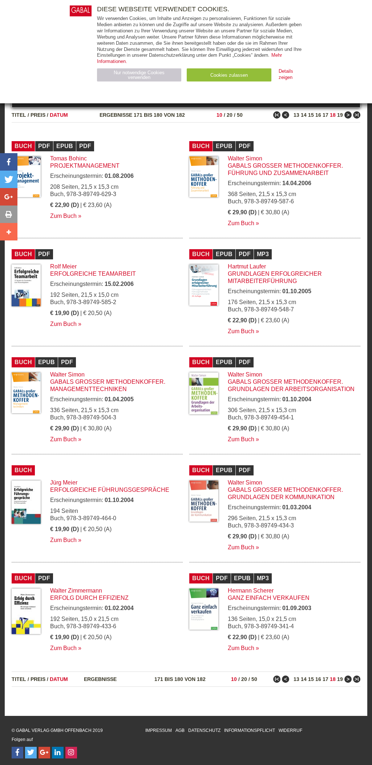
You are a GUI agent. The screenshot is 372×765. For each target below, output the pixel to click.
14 (304, 115)
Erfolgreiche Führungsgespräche (109, 490)
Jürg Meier (63, 482)
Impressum (158, 730)
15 (311, 115)
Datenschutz (204, 730)
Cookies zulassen (229, 75)
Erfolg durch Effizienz (89, 598)
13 (296, 115)
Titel (19, 115)
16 (318, 115)
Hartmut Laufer (247, 266)
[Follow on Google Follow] (44, 752)
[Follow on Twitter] (31, 752)
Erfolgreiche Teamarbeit (93, 274)
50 (240, 115)
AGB (180, 730)
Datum (59, 115)
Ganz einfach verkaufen (269, 598)
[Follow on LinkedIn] (58, 752)
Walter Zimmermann (76, 590)
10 (219, 115)
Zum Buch (63, 216)
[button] (8, 162)
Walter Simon (245, 158)
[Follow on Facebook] (17, 752)
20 (229, 115)
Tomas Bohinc (68, 158)
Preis (38, 115)
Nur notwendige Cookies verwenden (139, 75)
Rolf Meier (63, 266)
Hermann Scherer (251, 590)
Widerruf (290, 730)
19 (340, 115)
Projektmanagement (85, 166)
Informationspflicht (249, 730)
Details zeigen (286, 74)
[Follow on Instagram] (71, 752)
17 (325, 115)
